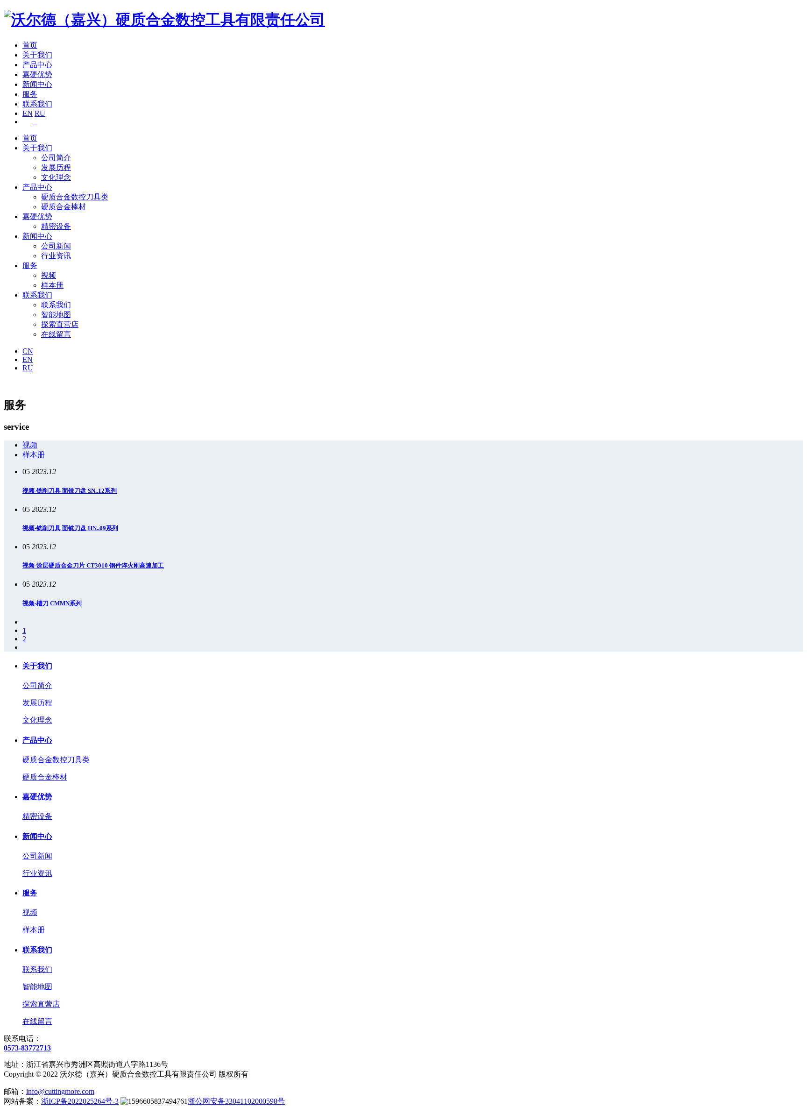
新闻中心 (37, 84)
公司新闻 (56, 246)
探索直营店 (59, 324)
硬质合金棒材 (63, 207)
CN (27, 351)
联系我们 (37, 104)
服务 (29, 94)
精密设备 (56, 226)
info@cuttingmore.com (60, 1091)
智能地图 (56, 315)
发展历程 (56, 167)
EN (27, 113)
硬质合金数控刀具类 (74, 197)
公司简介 (56, 158)
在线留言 (56, 334)
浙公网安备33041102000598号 (236, 1101)
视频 (48, 275)
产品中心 (37, 65)
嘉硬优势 (37, 74)
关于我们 (37, 55)
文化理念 (56, 177)
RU (40, 113)
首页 (29, 45)
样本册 (52, 285)
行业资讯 (56, 256)
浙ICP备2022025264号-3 (80, 1101)
